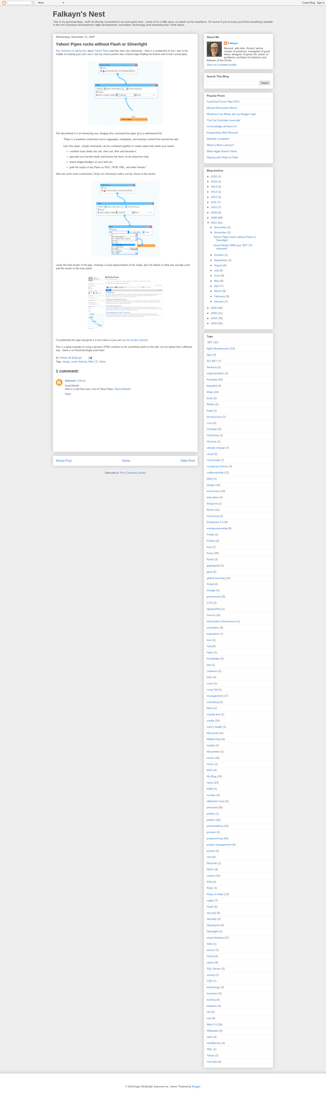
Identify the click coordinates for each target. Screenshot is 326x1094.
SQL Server (214, 968)
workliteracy (214, 1042)
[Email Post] (90, 357)
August (218, 265)
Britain (210, 404)
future (210, 559)
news (210, 782)
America (212, 367)
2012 (214, 197)
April (217, 285)
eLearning (213, 516)
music (210, 764)
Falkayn (233, 43)
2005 (214, 313)
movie (210, 757)
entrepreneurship (217, 528)
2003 (214, 323)
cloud (210, 453)
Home (126, 460)
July (217, 270)
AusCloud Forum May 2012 (223, 101)
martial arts (213, 714)
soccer (211, 949)
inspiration (213, 633)
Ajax (209, 354)
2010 (214, 207)
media (210, 720)
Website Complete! (218, 138)
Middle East (214, 739)
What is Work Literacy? (220, 145)
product (211, 832)
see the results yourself (135, 340)
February (220, 296)
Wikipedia (212, 1030)
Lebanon (212, 671)
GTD (209, 602)
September (221, 260)
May (217, 280)
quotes (211, 850)
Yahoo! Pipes (101, 50)
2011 (214, 202)
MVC (210, 770)
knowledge (213, 658)
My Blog (211, 776)
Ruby (210, 887)
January (219, 301)
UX (208, 1011)
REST (210, 869)
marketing (213, 702)
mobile (211, 745)
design (66, 361)
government (214, 596)
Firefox (211, 540)
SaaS (210, 906)
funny (210, 553)
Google (211, 590)
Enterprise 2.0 (215, 522)
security (211, 912)
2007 (214, 222)
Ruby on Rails (215, 894)
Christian (212, 429)
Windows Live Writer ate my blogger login (231, 114)
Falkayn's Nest (79, 14)
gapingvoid (213, 565)
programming (215, 838)
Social (210, 956)
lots (85, 50)
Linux (210, 683)
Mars (210, 708)
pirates (211, 813)
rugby (210, 900)
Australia (212, 379)
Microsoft (212, 733)
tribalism (212, 1005)
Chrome (211, 441)
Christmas (213, 435)
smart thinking (79, 361)
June (217, 275)
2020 (214, 176)
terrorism (212, 993)
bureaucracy (214, 416)
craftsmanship (215, 472)
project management (219, 844)
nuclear (211, 795)
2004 (214, 318)
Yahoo (102, 361)
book (210, 398)
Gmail (210, 584)
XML (209, 1049)
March (218, 291)
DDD (209, 478)
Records (212, 863)
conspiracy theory (217, 466)
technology (213, 987)
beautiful (212, 385)
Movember (213, 751)
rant (209, 856)
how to (211, 615)
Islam (210, 652)
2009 (214, 212)
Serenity (212, 918)
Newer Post (64, 460)
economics (213, 491)
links (209, 677)
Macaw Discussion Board (222, 107)
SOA (209, 943)
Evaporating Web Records (222, 132)
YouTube (212, 1061)
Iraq (209, 646)
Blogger (196, 1086)
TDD (209, 980)
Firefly (210, 534)
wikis (209, 1036)
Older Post (188, 460)
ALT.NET (212, 360)
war (209, 1018)
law (209, 664)
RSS (209, 881)
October (219, 254)
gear (209, 571)
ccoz (209, 422)
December (220, 227)
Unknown (70, 380)
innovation (213, 627)
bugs (210, 410)
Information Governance (221, 621)
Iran (209, 640)
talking (78, 50)
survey (211, 974)
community (213, 460)
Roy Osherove (64, 50)
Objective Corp (216, 801)
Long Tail (212, 689)
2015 (214, 181)
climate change (216, 447)
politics (211, 819)
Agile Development (218, 348)
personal (212, 807)
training (211, 999)
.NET (210, 342)
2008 (214, 217)
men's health (214, 726)
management (215, 695)
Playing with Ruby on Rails (222, 157)
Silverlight (212, 931)
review (211, 875)
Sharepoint (213, 925)
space (210, 962)
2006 (214, 307)
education (212, 497)
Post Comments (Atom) (133, 472)
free (209, 547)
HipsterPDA (214, 609)
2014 (214, 186)
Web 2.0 (92, 361)
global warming (216, 578)
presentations (215, 825)
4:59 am (81, 380)
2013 (214, 191)
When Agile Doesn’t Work (222, 151)
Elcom (210, 509)
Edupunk (212, 503)
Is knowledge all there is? (222, 126)
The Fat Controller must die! (223, 120)
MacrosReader (123, 389)
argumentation (215, 373)
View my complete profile (222, 64)
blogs (210, 391)
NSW (210, 788)
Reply (68, 394)
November (220, 232)
